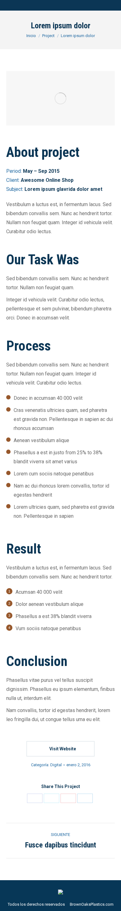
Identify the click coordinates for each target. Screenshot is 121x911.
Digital (56, 764)
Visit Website (62, 748)
